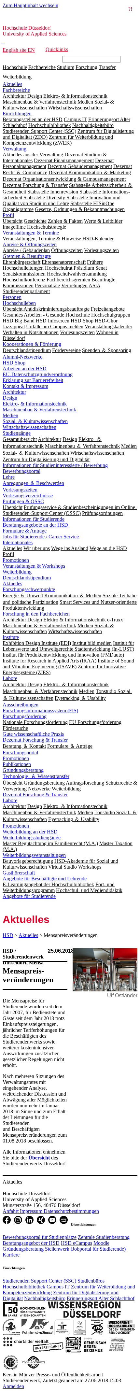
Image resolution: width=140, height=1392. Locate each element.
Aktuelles (12, 84)
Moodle (101, 1243)
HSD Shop (14, 362)
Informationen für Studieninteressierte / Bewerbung (55, 465)
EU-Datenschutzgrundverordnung (38, 374)
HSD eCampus (76, 1243)
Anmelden (13, 1386)
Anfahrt (11, 1211)
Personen (12, 297)
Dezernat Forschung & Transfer (35, 740)
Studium (65, 67)
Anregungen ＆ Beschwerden (33, 483)
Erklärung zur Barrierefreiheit (33, 380)
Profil (8, 215)
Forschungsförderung (25, 716)
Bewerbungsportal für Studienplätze (40, 1237)
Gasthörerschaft (19, 872)
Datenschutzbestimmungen (71, 1211)
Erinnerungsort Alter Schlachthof (100, 1298)
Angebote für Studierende (29, 896)
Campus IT (58, 1286)
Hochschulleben (19, 303)
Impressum (32, 1211)
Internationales (18, 542)
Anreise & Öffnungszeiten (30, 244)
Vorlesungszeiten (20, 489)
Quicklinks (57, 49)
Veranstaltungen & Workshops (34, 566)
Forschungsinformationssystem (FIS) (40, 710)
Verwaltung (14, 148)
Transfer (107, 67)
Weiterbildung (17, 76)
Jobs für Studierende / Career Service (41, 536)
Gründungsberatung (23, 770)
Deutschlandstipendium (27, 577)
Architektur (14, 392)
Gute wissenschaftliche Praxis (33, 734)
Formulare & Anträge (25, 530)
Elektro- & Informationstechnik (35, 403)
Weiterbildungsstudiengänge (32, 837)
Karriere (11, 1254)
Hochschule (15, 67)
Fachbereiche (42, 67)
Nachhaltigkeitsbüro (44, 1298)
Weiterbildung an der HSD (30, 831)
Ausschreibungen (20, 704)
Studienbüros (91, 1281)
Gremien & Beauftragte (27, 256)
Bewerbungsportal (21, 471)
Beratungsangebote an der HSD (35, 525)
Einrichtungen (17, 113)
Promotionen (16, 560)
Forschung (86, 67)
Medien (10, 415)
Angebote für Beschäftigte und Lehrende (45, 878)
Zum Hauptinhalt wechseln (30, 5)
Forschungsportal (20, 752)
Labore (10, 678)
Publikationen (17, 764)
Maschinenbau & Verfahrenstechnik (39, 409)
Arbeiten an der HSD (25, 368)
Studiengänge (17, 433)
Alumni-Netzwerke (22, 357)
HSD (8, 935)
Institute (11, 637)
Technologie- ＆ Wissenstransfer (36, 776)
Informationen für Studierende (33, 519)
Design (10, 398)
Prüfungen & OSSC (23, 501)
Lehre (9, 477)
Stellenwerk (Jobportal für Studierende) (85, 1249)
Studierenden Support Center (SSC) (39, 1281)
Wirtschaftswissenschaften (29, 427)
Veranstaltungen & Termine (31, 232)
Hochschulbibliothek (24, 1286)
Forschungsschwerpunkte (29, 589)
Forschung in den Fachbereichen (36, 614)
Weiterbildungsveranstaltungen (34, 855)
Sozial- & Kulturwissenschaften (35, 421)
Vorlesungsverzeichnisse (28, 495)
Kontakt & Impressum (25, 386)
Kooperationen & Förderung (32, 344)
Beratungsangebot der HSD (31, 1243)
